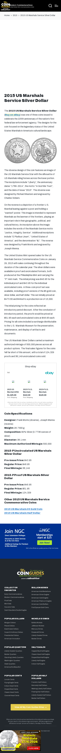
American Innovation (12, 638)
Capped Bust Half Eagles (40, 651)
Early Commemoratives (13, 594)
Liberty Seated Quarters (13, 651)
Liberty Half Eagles (38, 660)
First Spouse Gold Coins (40, 607)
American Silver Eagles (40, 594)
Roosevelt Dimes (37, 632)
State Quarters (9, 664)
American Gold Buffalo (39, 604)
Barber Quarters (10, 654)
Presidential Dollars (11, 635)
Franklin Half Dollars (38, 682)
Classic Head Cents (11, 692)
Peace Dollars (9, 626)
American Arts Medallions (41, 591)
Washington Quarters (12, 660)
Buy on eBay (12, 115)
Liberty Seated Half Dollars (41, 695)
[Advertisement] (30, 55)
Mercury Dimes (37, 629)
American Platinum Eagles (41, 601)
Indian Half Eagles (38, 664)
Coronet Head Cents (11, 695)
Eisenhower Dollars (11, 629)
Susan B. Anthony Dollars (13, 632)
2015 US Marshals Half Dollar (22, 513)
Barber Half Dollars (38, 698)
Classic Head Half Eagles (40, 654)
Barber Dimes (36, 638)
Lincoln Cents (9, 679)
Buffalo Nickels (36, 622)
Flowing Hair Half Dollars (40, 692)
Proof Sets (8, 600)
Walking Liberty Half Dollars (41, 688)
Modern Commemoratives (21, 5)
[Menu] (56, 6)
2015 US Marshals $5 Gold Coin (23, 509)
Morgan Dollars (10, 622)
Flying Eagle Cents (11, 682)
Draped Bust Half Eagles (40, 657)
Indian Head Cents (11, 686)
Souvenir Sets (9, 607)
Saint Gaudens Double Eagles (15, 610)
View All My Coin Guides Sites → (31, 707)
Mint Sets (7, 604)
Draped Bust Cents (11, 689)
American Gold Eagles (39, 598)
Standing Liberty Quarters (13, 657)
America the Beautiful (12, 667)
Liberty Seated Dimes (39, 635)
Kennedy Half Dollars (39, 685)
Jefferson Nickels (37, 626)
